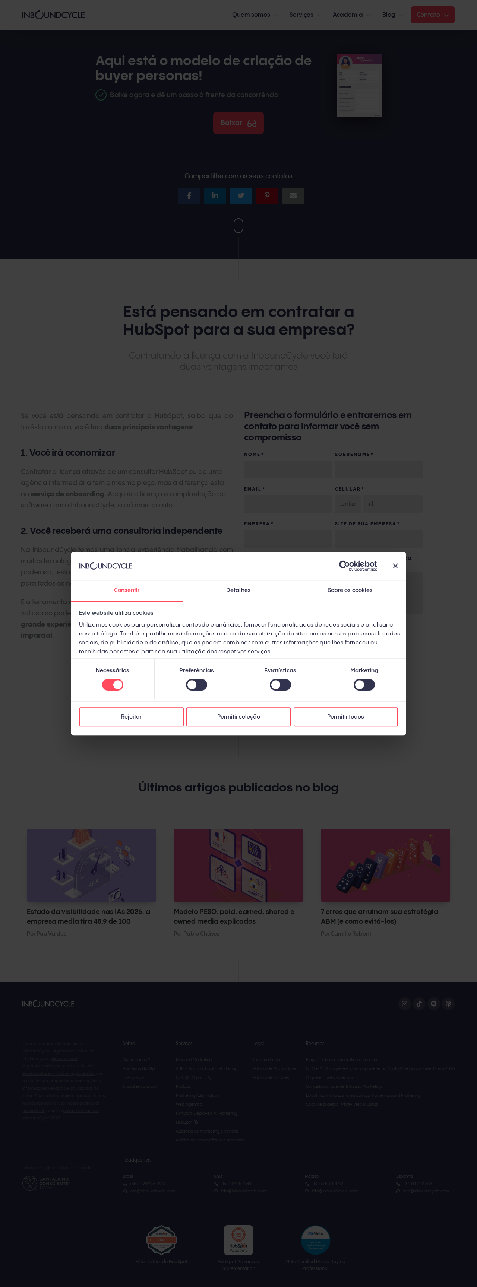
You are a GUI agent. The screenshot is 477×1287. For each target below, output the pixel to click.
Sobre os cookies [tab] (350, 590)
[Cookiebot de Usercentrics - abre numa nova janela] (344, 565)
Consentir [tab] (127, 590)
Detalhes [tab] (238, 590)
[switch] (196, 685)
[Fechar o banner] (395, 565)
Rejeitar (131, 717)
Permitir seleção (238, 717)
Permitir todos (345, 717)
